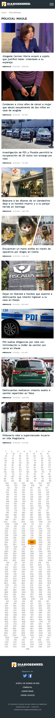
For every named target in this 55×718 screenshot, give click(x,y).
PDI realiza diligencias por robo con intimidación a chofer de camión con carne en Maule (24, 345)
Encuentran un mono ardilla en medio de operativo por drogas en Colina (27, 250)
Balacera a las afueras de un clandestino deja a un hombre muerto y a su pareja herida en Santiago (26, 204)
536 (40, 646)
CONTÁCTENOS (27, 691)
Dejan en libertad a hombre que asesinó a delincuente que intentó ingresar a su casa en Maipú (27, 297)
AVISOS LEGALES (28, 695)
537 (48, 646)
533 (14, 646)
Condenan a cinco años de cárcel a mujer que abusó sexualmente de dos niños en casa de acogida (27, 107)
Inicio (3, 12)
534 (23, 646)
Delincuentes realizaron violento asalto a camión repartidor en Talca (26, 391)
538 (27, 648)
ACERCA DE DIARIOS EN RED (27, 683)
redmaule (7, 66)
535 (31, 646)
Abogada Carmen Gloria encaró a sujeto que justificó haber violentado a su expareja (26, 59)
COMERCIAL (27, 687)
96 (27, 480)
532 (6, 646)
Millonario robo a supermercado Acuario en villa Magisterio (26, 436)
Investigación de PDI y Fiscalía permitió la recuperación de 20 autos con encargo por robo (27, 155)
